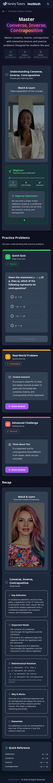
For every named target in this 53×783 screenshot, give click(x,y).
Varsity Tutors (14, 779)
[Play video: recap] (26, 535)
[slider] (26, 177)
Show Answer (18, 406)
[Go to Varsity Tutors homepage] (14, 4)
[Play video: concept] (26, 127)
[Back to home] (3, 11)
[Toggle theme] (48, 4)
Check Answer (28, 338)
